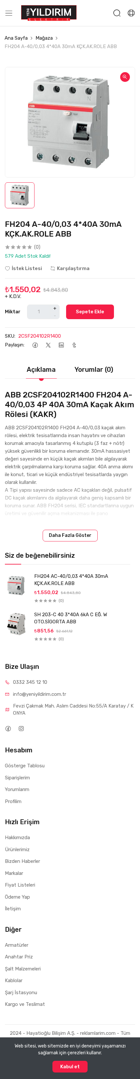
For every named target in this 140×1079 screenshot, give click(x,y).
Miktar (13, 312)
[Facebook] (35, 345)
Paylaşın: (14, 345)
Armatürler (16, 945)
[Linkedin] (61, 345)
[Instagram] (21, 728)
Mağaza (44, 38)
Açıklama (41, 369)
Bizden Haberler (22, 861)
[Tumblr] (74, 345)
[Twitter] (48, 345)
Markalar (14, 873)
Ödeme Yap (17, 897)
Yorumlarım (17, 789)
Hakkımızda (17, 837)
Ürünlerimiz (17, 849)
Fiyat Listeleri (20, 885)
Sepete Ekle (90, 312)
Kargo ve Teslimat (25, 1004)
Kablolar (13, 980)
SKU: (10, 336)
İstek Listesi (27, 268)
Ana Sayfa (16, 38)
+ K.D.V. (13, 296)
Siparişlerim (17, 778)
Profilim (13, 801)
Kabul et (70, 1067)
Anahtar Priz (19, 957)
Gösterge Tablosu (25, 766)
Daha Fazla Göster (70, 535)
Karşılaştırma (73, 268)
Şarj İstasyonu (21, 992)
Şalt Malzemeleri (23, 969)
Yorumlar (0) (94, 369)
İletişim (13, 909)
